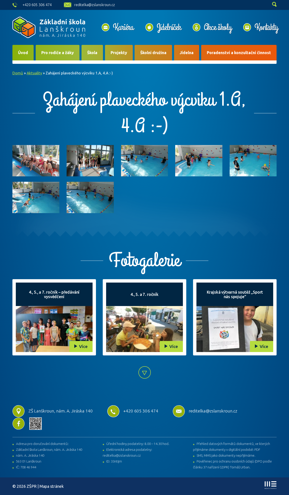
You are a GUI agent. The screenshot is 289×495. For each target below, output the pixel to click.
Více (83, 346)
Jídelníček (169, 27)
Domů (17, 73)
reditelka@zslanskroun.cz (94, 5)
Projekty (119, 52)
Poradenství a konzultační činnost (239, 52)
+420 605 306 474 (37, 5)
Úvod (23, 52)
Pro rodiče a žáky (57, 52)
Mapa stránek (52, 486)
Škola (92, 52)
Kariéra (123, 27)
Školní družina (153, 52)
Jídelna (186, 52)
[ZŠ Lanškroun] (48, 27)
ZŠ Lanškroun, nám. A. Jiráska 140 (60, 410)
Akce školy (217, 27)
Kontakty (266, 27)
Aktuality (34, 73)
